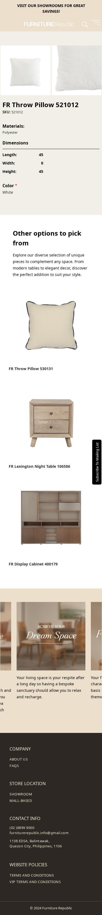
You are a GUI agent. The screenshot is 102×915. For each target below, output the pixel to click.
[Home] (51, 24)
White (7, 192)
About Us (19, 759)
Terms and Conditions (32, 875)
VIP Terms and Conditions (35, 881)
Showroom (21, 794)
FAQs (14, 765)
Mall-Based (21, 800)
